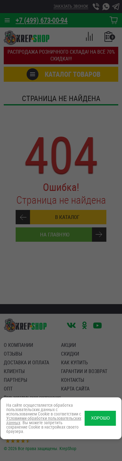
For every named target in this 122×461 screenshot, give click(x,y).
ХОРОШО (100, 418)
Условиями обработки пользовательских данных (43, 420)
